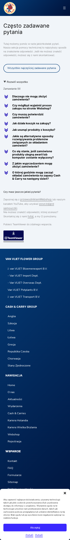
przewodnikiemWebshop (36, 199)
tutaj (30, 216)
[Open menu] (64, 8)
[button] (65, 493)
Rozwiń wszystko (15, 82)
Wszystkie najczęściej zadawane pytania (31, 68)
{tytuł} (29, 535)
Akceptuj (35, 527)
